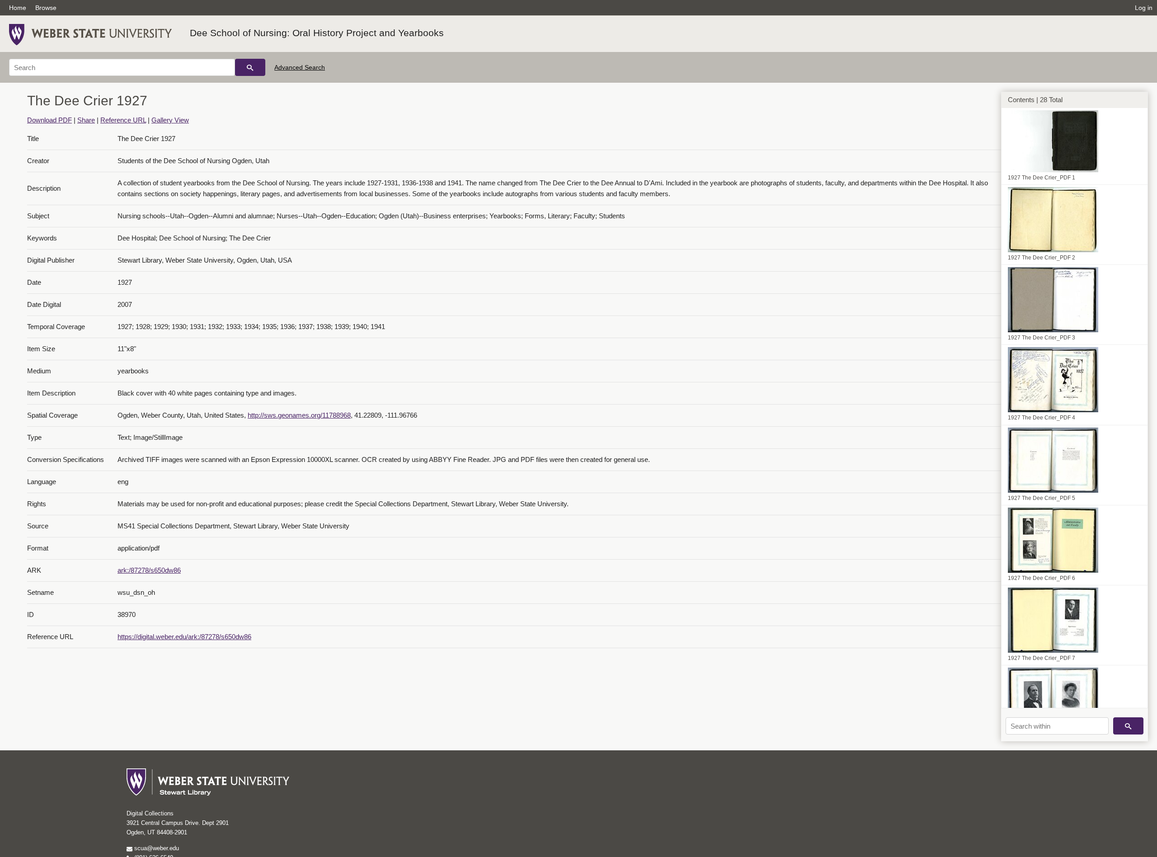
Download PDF (49, 120)
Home (17, 7)
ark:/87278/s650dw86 (149, 570)
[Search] (250, 67)
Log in (1143, 7)
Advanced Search (299, 67)
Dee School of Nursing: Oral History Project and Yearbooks (317, 33)
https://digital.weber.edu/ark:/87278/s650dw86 (184, 636)
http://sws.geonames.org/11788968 (299, 415)
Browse (45, 7)
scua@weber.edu (155, 848)
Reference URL (123, 120)
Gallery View (170, 120)
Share (86, 120)
